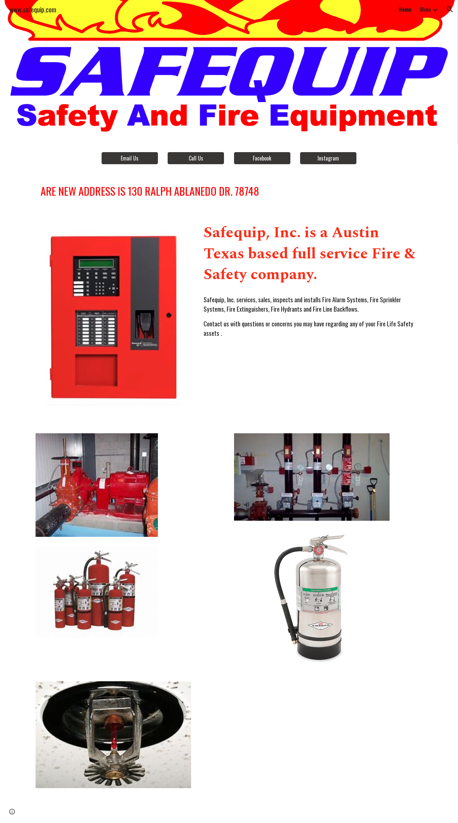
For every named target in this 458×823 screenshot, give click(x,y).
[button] (450, 9)
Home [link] (405, 9)
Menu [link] (425, 9)
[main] (229, 191)
